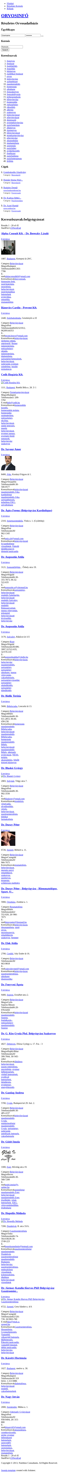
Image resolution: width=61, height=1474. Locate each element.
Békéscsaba (12, 706)
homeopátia (12, 102)
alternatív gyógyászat (8, 753)
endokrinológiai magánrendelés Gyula (8, 1126)
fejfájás (10, 161)
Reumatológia (16, 907)
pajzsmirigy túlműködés (6, 689)
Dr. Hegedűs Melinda (13, 1213)
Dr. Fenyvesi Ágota (12, 984)
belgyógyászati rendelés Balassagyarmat (8, 605)
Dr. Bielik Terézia (11, 695)
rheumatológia (7, 927)
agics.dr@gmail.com (14, 538)
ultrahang (11, 89)
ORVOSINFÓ (14, 15)
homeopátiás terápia (10, 410)
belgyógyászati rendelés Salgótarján (10, 593)
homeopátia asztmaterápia (7, 414)
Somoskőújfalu (13, 567)
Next (15, 228)
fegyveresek (20, 279)
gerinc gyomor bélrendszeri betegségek (7, 1437)
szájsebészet (12, 81)
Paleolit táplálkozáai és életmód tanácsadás (10, 549)
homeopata (12, 86)
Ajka (9, 474)
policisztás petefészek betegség (10, 1132)
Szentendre (12, 1407)
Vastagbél (5, 1334)
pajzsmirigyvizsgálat (10, 680)
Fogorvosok (16, 193)
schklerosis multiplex (10, 883)
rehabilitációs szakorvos (7, 936)
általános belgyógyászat (11, 1062)
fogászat (10, 63)
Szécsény (11, 637)
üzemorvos (12, 130)
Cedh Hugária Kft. (12, 374)
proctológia (6, 1069)
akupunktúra (12, 140)
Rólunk (10, 8)
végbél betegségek (9, 1074)
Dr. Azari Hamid (10, 205)
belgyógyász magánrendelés (7, 663)
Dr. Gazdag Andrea (12, 1092)
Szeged (10, 850)
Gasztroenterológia (18, 1231)
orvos (9, 76)
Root (12, 641)
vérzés (4, 809)
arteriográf (5, 343)
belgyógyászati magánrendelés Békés (7, 749)
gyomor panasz (8, 433)
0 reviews (5, 239)
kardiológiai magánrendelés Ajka (10, 495)
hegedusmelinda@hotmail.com (19, 1246)
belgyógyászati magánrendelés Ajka (14, 490)
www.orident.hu (9, 208)
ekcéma (4, 420)
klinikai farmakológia (7, 817)
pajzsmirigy (20, 590)
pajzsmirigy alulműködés (6, 684)
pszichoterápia (13, 125)
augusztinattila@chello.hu (16, 657)
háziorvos (11, 71)
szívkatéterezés (7, 500)
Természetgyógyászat (19, 392)
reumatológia (7, 1453)
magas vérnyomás (9, 610)
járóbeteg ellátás (8, 341)
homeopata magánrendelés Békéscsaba (12, 726)
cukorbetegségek (8, 1391)
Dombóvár (11, 1226)
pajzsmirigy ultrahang (6, 671)
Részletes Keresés (15, 6)
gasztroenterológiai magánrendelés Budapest (9, 1259)
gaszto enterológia (9, 1066)
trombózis (19, 801)
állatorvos (11, 128)
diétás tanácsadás (8, 1347)
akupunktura (20, 1430)
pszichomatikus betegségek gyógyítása (8, 294)
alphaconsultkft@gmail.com (17, 276)
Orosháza (11, 902)
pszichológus (12, 156)
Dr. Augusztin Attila (12, 556)
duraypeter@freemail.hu (16, 922)
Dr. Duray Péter (10, 824)
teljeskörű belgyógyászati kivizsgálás (7, 615)
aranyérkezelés (7, 1087)
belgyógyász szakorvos (6, 442)
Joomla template (8, 1470)
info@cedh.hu (13, 402)
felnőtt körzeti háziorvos (10, 761)
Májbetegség (6, 1339)
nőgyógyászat (13, 117)
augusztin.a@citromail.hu (16, 587)
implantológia (13, 143)
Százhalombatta (14, 318)
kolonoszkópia (7, 1274)
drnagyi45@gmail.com (15, 1427)
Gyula (9, 1103)
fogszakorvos (13, 92)
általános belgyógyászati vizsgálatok (7, 1280)
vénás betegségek (8, 1201)
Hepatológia (6, 1329)
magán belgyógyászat (7, 429)
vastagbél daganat (9, 1345)
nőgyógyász (12, 138)
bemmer (14, 937)
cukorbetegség (7, 677)
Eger (9, 1167)
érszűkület (5, 1200)
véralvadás (6, 804)
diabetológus (20, 1383)
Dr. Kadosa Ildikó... (12, 198)
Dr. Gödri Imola (10, 1141)
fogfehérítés (12, 66)
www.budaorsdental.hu (12, 190)
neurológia (6, 286)
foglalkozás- (6, 1020)
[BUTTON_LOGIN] (42, 36)
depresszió (11, 120)
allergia (10, 110)
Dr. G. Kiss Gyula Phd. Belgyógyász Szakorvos (28, 1033)
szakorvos (11, 112)
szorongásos (6, 1448)
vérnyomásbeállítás (9, 1205)
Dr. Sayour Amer (11, 449)
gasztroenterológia (9, 814)
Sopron (10, 995)
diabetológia (6, 356)
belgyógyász (12, 79)
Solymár (10, 781)
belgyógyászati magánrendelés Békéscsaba (7, 734)
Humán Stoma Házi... (13, 180)
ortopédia (5, 299)
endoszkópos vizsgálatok (7, 1270)
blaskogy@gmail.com (15, 798)
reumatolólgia (7, 302)
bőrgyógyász (12, 99)
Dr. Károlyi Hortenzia (14, 1357)
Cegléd (10, 953)
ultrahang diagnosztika (6, 977)
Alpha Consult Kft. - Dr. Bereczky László (25, 233)
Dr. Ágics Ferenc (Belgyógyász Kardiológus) (26, 510)
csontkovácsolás (8, 1432)
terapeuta (5, 880)
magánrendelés (13, 84)
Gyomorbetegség (8, 1332)
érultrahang (6, 1208)
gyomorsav (6, 1084)
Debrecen (11, 1044)
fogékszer (11, 153)
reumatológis (20, 865)
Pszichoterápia (17, 201)
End (19, 228)
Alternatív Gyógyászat (20, 1412)
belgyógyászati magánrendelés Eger (10, 1196)
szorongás (11, 145)
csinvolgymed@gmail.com (17, 968)
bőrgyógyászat (13, 133)
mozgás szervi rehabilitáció (7, 871)
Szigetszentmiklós (15, 521)
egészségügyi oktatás (7, 349)
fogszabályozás (13, 94)
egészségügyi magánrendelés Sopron (7, 1025)
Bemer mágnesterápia (9, 344)
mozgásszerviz (7, 932)
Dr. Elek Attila (9, 943)
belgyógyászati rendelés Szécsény (9, 599)
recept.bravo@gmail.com (16, 335)
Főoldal (10, 3)
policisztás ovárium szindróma (9, 365)
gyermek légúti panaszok (7, 437)
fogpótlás (11, 68)
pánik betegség (7, 425)
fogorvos (11, 61)
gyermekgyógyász (15, 122)
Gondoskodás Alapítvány (14, 172)
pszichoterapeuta (14, 158)
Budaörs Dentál (10, 187)
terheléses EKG (8, 502)
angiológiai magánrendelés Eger (13, 1191)
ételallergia (6, 1082)
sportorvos (5, 878)
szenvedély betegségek (6, 1443)
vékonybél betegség (10, 1337)
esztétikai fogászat (15, 74)
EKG (14, 1202)
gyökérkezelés (13, 151)
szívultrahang (7, 505)
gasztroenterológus (9, 974)
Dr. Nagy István (10, 1396)
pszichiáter (11, 148)
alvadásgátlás (7, 806)
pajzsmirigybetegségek (11, 359)
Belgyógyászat (16, 263)
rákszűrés (11, 107)
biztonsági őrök (8, 281)
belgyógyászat (13, 115)
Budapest (11, 258)
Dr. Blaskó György (12, 768)
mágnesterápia (7, 353)
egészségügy (12, 104)
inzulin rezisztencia (9, 367)
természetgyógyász (15, 135)
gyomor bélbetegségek (10, 1070)
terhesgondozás (14, 97)
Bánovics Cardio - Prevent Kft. (19, 307)
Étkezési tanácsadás (10, 1342)
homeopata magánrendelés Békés (7, 742)
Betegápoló (15, 175)
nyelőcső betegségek (6, 1078)
